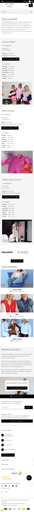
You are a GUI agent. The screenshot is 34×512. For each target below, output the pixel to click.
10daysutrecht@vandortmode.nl (13, 193)
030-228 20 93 (10, 53)
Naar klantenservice (8, 455)
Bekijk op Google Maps (9, 59)
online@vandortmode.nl (10, 449)
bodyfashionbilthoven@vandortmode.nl (14, 124)
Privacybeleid (17, 503)
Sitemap (23, 503)
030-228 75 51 (9, 122)
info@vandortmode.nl (10, 55)
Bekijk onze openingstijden (17, 421)
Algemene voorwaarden (8, 503)
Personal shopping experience (17, 388)
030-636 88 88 (8, 440)
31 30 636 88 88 (8, 445)
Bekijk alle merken (17, 261)
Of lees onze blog (5, 488)
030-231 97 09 (10, 191)
